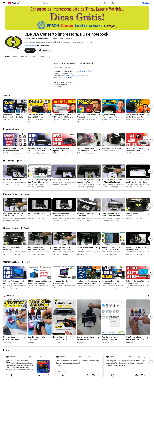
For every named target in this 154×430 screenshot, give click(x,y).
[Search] (105, 3)
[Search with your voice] (113, 3)
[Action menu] (48, 375)
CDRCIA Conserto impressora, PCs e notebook (17, 182)
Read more (58, 87)
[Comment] (44, 375)
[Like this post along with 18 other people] (57, 375)
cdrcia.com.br (31, 46)
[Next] (150, 106)
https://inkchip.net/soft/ (83, 71)
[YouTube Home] (13, 3)
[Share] (39, 375)
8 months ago (44, 357)
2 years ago (94, 357)
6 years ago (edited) (141, 358)
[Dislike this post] (12, 375)
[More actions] (26, 115)
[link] (28, 367)
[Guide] (4, 3)
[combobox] (72, 3)
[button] (58, 87)
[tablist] (77, 56)
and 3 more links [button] (42, 46)
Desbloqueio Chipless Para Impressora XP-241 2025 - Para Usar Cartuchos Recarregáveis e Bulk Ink (76, 63)
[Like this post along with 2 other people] (7, 375)
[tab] (7, 56)
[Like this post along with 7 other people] (107, 375)
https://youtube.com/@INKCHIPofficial (74, 76)
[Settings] (137, 3)
